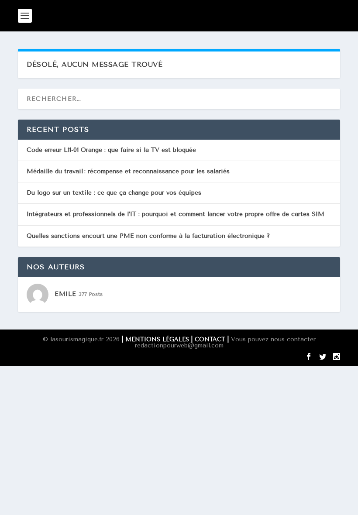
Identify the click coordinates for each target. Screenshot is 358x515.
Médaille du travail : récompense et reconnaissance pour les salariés (128, 171)
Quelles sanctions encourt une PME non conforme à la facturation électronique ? (148, 236)
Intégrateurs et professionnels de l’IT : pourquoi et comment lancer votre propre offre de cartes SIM (175, 214)
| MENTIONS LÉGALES (155, 339)
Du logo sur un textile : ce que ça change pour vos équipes (114, 192)
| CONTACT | (211, 339)
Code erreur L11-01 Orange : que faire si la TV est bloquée (111, 150)
